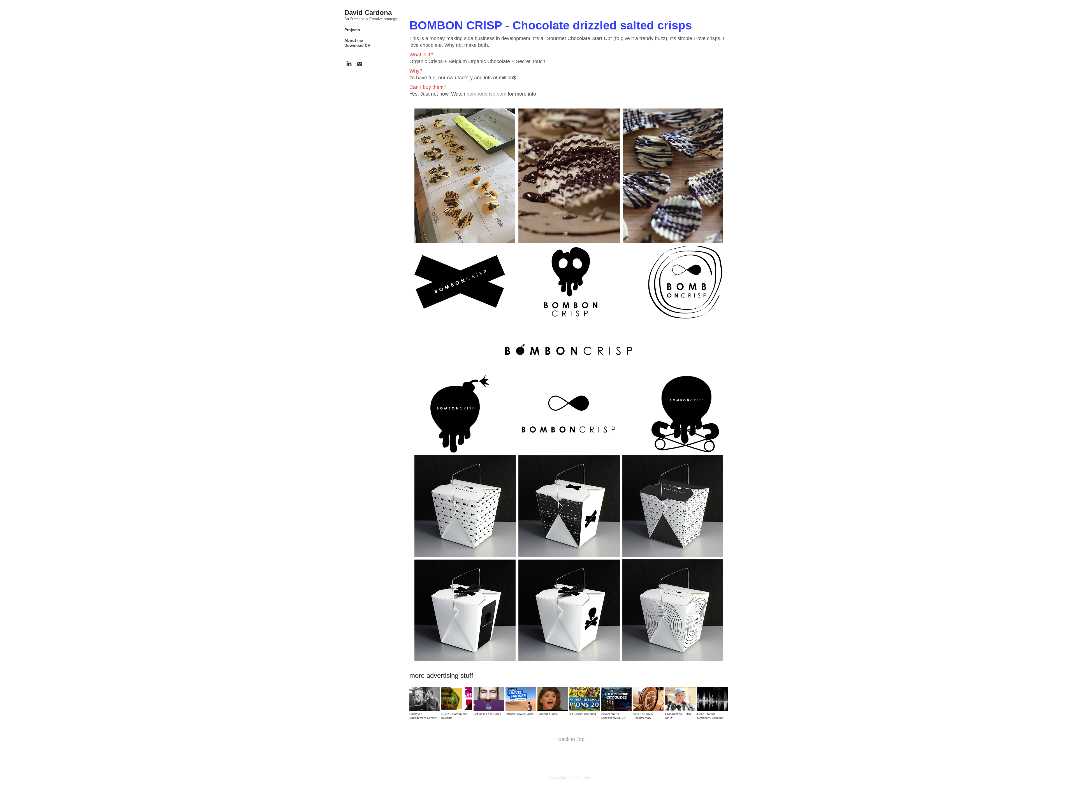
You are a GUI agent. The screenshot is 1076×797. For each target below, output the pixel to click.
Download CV (357, 45)
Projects (352, 29)
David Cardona (368, 12)
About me (353, 40)
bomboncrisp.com (486, 94)
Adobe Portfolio (578, 778)
